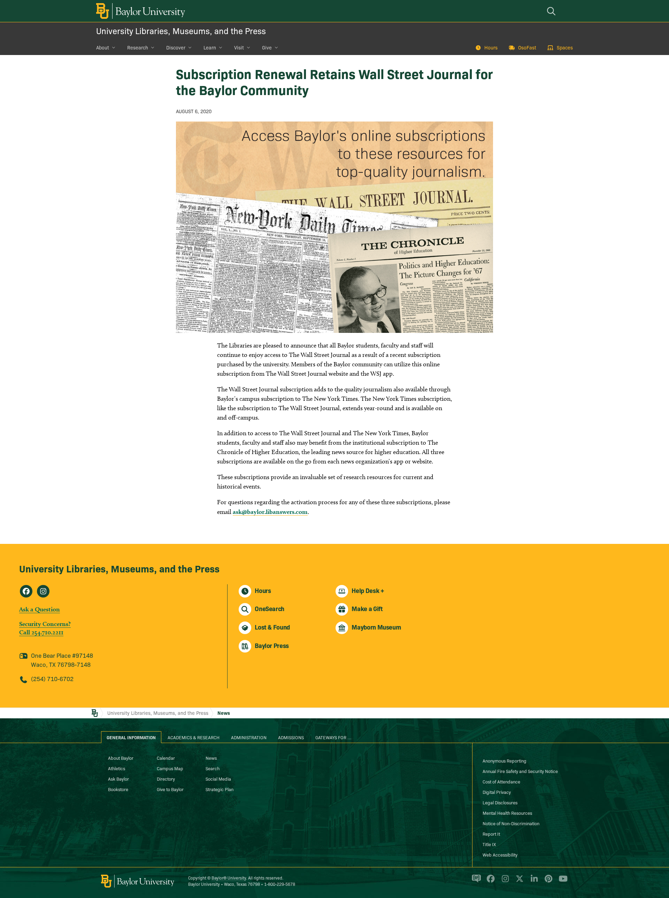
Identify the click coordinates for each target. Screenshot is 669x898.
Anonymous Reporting (504, 760)
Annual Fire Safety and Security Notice (520, 771)
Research (137, 47)
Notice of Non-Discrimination (511, 823)
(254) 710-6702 (52, 678)
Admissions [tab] (291, 737)
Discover (175, 47)
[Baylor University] (139, 11)
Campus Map (170, 768)
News (223, 712)
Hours (491, 47)
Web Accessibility (500, 854)
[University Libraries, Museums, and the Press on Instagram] (43, 591)
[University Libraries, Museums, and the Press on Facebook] (26, 591)
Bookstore (118, 789)
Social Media (218, 778)
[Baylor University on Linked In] (533, 882)
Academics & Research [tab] (194, 737)
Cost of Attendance (501, 781)
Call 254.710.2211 (41, 632)
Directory (166, 778)
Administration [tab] (249, 737)
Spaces (565, 47)
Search (213, 768)
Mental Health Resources (507, 813)
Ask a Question (39, 609)
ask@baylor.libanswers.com (270, 511)
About (102, 47)
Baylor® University (229, 878)
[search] (552, 11)
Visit (239, 47)
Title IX (489, 844)
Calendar (166, 758)
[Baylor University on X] (518, 882)
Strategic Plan (219, 789)
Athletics (116, 768)
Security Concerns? (45, 623)
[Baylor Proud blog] (475, 882)
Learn (209, 47)
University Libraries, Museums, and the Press (181, 30)
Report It (491, 833)
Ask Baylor (118, 778)
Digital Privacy (497, 792)
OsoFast (527, 47)
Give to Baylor (170, 789)
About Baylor (120, 758)
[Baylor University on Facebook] (489, 882)
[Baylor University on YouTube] (561, 882)
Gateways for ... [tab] (333, 737)
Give (267, 47)
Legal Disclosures (500, 802)
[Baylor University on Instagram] (504, 882)
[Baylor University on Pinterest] (547, 882)
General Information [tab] (131, 737)
